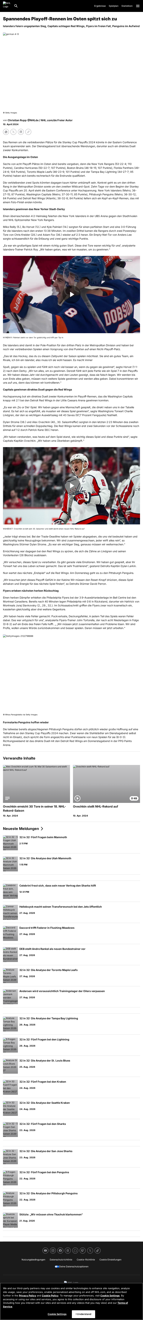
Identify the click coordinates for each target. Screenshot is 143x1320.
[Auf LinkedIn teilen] (21, 132)
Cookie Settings (110, 1295)
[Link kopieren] (28, 132)
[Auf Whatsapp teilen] (6, 132)
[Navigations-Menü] (138, 6)
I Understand (83, 1314)
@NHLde (33, 120)
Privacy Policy (27, 1295)
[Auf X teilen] (13, 132)
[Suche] (16, 6)
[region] (71, 1301)
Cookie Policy (50, 1295)
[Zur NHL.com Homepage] (7, 5)
